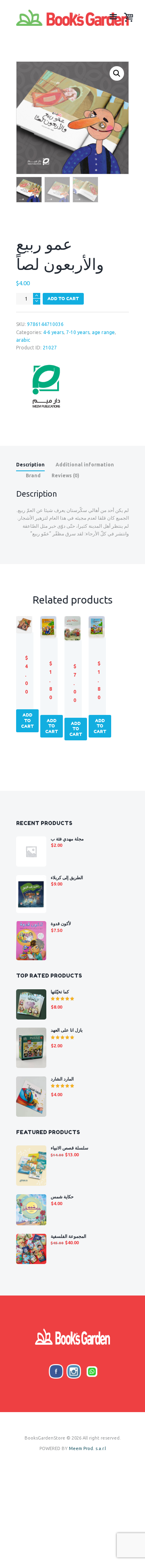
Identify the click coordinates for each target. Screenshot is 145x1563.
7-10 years (77, 332)
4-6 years (53, 332)
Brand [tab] (33, 475)
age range (103, 332)
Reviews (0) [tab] (65, 475)
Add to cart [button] (27, 720)
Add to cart (63, 298)
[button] (117, 73)
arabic (23, 340)
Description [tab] (30, 464)
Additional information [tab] (85, 464)
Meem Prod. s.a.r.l (87, 1448)
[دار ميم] (46, 386)
